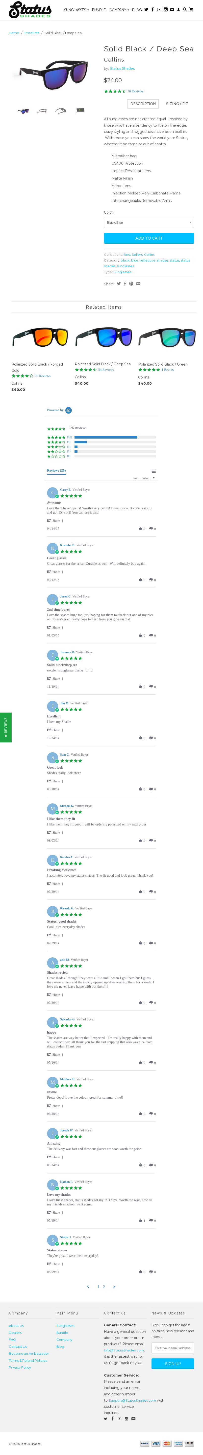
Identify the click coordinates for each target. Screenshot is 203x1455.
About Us (16, 1326)
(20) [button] (69, 437)
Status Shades (122, 68)
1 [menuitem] (99, 1287)
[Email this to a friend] (137, 284)
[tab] (56, 471)
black (125, 260)
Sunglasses (76, 10)
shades (162, 260)
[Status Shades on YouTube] (159, 10)
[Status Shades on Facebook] (153, 10)
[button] (56, 520)
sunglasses (125, 266)
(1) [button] (69, 446)
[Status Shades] (30, 10)
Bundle (99, 10)
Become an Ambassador (29, 1353)
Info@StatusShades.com (124, 1350)
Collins (149, 255)
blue (134, 260)
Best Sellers (133, 255)
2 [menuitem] (104, 1287)
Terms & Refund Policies (28, 1360)
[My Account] (178, 10)
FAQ (12, 1340)
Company (119, 10)
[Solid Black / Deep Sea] (54, 72)
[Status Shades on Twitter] (146, 10)
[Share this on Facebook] (124, 284)
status (174, 260)
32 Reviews (43, 376)
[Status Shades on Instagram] (166, 10)
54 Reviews (106, 370)
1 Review (168, 370)
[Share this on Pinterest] (130, 284)
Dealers (15, 1333)
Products (32, 33)
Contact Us (18, 1346)
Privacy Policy (20, 1367)
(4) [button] (69, 441)
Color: (109, 212)
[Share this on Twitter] (118, 284)
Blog (137, 10)
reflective (147, 260)
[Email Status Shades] (172, 10)
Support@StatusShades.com (132, 1400)
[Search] (185, 10)
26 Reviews (135, 91)
